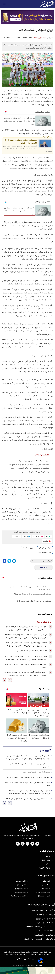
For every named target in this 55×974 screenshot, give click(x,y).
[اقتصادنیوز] (27, 827)
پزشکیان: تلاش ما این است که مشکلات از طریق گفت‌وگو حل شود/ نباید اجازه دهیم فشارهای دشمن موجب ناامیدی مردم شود (28, 757)
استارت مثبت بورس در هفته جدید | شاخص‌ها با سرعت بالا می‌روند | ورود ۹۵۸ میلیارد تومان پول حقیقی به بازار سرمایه (29, 792)
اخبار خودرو (46, 888)
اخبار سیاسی (21, 881)
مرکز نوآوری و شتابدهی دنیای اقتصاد (38, 939)
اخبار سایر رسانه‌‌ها (18, 896)
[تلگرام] (14, 561)
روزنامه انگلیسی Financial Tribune (39, 927)
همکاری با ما (46, 864)
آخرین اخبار (45, 750)
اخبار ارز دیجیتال (44, 896)
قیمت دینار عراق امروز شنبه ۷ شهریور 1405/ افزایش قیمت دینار (27, 777)
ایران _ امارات (28, 548)
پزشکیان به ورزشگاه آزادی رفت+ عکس (35, 472)
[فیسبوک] (4, 561)
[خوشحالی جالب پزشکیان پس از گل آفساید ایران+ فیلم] (45, 143)
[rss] (18, 844)
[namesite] (47, 4)
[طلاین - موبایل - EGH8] (27, 17)
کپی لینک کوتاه (46, 561)
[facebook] (37, 844)
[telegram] (22, 844)
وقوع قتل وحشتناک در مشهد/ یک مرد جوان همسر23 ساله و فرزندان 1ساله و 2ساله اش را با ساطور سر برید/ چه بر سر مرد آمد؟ (26, 658)
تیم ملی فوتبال (45, 548)
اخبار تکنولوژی (20, 888)
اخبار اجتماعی (20, 892)
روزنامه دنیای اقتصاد (45, 914)
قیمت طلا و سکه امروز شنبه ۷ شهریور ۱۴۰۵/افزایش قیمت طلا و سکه (27, 784)
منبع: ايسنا (43, 567)
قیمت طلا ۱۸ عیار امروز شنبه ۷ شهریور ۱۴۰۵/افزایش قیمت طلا (28, 799)
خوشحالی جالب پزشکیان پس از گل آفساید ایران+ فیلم (20, 142)
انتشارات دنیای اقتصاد (44, 931)
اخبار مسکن (21, 885)
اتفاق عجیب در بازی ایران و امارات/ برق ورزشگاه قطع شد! (29, 464)
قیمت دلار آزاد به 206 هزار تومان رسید (36, 772)
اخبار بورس (46, 885)
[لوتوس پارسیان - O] (27, 970)
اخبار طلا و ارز (45, 881)
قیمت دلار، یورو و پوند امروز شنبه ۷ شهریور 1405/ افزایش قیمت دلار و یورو (27, 765)
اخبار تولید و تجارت (43, 892)
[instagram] (27, 844)
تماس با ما (46, 860)
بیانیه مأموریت (45, 867)
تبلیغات (48, 856)
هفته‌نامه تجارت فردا (45, 923)
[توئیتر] (9, 561)
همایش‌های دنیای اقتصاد (43, 935)
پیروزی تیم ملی (44, 552)
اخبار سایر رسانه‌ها (40, 38)
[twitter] (32, 844)
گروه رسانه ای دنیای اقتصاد (42, 910)
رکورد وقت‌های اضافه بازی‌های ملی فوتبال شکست (32, 461)
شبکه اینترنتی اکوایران (44, 918)
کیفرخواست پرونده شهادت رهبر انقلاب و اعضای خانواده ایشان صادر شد (25, 666)
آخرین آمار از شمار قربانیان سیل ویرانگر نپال (32, 650)
